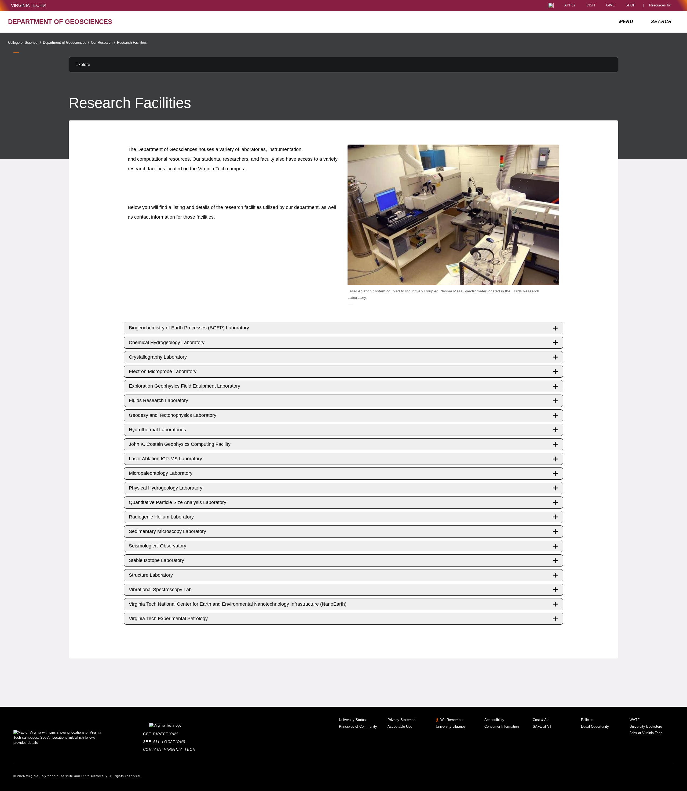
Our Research (103, 43)
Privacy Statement (402, 720)
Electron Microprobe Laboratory (162, 371)
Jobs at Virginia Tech (646, 733)
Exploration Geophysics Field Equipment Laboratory (184, 386)
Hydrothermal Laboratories (157, 429)
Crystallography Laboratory (158, 357)
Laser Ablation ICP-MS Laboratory (165, 458)
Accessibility (494, 720)
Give (610, 5)
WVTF (635, 720)
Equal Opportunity (595, 726)
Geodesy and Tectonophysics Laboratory (172, 415)
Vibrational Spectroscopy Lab (160, 589)
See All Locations (166, 742)
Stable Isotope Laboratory (156, 560)
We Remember (451, 720)
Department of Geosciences (66, 43)
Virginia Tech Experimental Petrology (168, 618)
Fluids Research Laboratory (158, 400)
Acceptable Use (400, 726)
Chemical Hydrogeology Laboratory (166, 342)
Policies (587, 720)
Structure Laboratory (151, 575)
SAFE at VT (542, 726)
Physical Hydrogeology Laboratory (165, 488)
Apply (570, 5)
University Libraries (451, 726)
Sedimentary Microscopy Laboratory (167, 531)
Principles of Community (358, 726)
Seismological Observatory (157, 546)
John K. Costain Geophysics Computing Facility (180, 444)
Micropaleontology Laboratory (160, 473)
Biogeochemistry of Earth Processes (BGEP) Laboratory (189, 327)
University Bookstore (646, 726)
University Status (352, 720)
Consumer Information (501, 726)
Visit (590, 5)
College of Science (24, 43)
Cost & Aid (541, 720)
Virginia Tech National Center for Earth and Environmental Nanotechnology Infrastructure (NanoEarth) (237, 604)
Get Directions (162, 734)
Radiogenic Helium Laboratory (161, 517)
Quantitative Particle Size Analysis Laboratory (177, 502)
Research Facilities (132, 43)
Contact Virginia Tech (171, 750)
